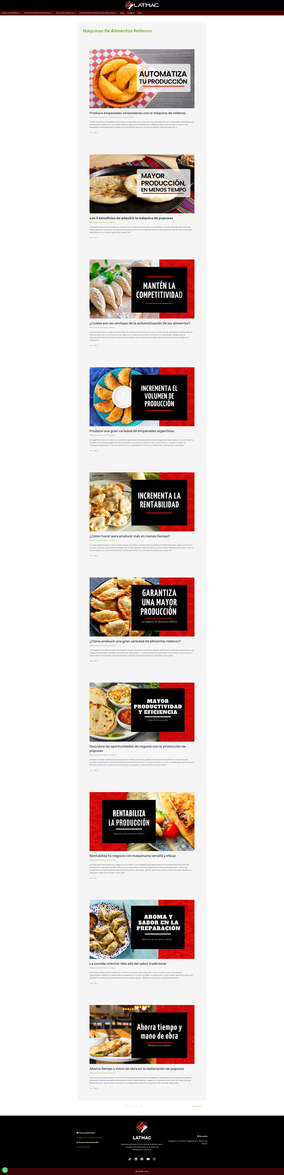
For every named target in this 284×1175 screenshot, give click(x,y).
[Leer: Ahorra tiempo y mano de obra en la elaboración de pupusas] (142, 1034)
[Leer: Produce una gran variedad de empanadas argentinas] (142, 397)
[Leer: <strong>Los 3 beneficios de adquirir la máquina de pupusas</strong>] (142, 184)
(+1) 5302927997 (83, 1147)
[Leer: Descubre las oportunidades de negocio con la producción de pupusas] (142, 712)
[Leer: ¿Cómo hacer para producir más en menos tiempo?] (142, 502)
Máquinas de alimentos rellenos (122, 117)
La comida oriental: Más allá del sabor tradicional (128, 964)
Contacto (130, 13)
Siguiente (198, 1106)
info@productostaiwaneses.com (90, 1137)
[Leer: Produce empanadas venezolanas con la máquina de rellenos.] (142, 78)
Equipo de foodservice (65, 13)
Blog (122, 13)
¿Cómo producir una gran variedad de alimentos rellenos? (135, 641)
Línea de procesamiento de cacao (37, 13)
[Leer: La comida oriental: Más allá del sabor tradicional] (142, 929)
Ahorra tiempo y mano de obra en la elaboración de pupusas (137, 1069)
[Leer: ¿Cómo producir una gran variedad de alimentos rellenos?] (142, 607)
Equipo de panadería (10, 13)
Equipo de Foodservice (99, 117)
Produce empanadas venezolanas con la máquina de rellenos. (138, 113)
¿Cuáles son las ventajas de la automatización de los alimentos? (140, 323)
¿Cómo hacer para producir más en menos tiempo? (130, 536)
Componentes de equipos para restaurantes (97, 13)
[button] (11, 12)
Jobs (140, 13)
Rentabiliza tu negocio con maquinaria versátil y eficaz (133, 856)
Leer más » (94, 132)
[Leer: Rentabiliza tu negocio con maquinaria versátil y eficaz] (142, 821)
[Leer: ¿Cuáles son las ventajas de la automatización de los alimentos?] (142, 289)
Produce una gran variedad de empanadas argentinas (132, 431)
